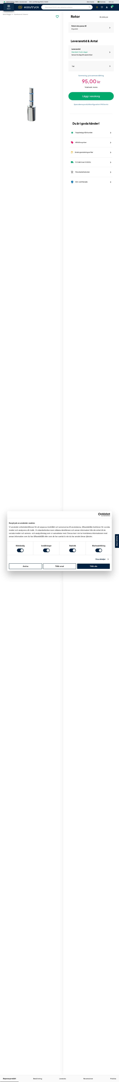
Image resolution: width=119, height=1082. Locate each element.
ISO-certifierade (79, 182)
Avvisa (25, 566)
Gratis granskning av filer (82, 152)
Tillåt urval (59, 566)
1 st (73, 66)
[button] (101, 1)
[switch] (46, 550)
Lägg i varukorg (91, 96)
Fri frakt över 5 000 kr (81, 162)
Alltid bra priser (79, 142)
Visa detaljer (100, 559)
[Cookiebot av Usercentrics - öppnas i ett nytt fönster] (100, 514)
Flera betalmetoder (80, 172)
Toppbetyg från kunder (82, 132)
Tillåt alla (93, 566)
